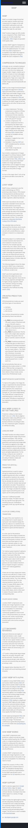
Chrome (20, 89)
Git (13, 774)
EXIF (19, 142)
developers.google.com (11, 817)
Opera (4, 91)
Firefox (9, 788)
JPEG (11, 39)
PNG (21, 56)
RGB (10, 50)
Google (6, 66)
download (9, 813)
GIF (24, 159)
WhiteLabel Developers (7, 2)
